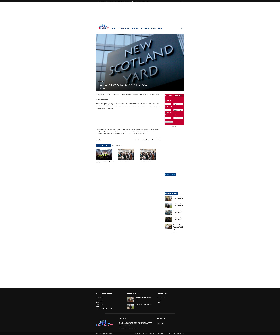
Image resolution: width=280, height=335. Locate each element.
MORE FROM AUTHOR (119, 145)
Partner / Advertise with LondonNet (104, 308)
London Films (99, 300)
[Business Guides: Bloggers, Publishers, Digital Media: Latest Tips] (168, 226)
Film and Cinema (148, 28)
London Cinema (100, 297)
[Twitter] (183, 1)
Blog (160, 28)
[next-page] (99, 163)
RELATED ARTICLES (103, 145)
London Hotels (99, 302)
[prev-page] (97, 163)
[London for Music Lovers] (128, 154)
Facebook (159, 300)
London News (103, 32)
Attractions (123, 28)
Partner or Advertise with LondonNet (141, 1)
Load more (173, 233)
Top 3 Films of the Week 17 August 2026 (178, 218)
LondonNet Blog (161, 297)
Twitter (158, 302)
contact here (136, 328)
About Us (120, 1)
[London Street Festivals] (150, 154)
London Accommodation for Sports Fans (105, 161)
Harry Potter (99, 140)
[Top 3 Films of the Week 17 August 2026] (168, 219)
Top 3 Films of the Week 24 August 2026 (178, 204)
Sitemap (98, 306)
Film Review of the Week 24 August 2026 (178, 197)
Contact (124, 1)
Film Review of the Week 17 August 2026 (178, 211)
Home (114, 28)
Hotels (135, 28)
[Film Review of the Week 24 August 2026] (168, 198)
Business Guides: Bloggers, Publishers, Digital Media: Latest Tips (178, 227)
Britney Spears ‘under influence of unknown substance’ (148, 140)
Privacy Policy (130, 1)
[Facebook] (180, 1)
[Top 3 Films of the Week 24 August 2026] (168, 205)
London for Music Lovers (123, 161)
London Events (99, 304)
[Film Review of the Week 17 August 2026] (168, 212)
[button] (182, 28)
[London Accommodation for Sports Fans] (106, 154)
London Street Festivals (145, 161)
